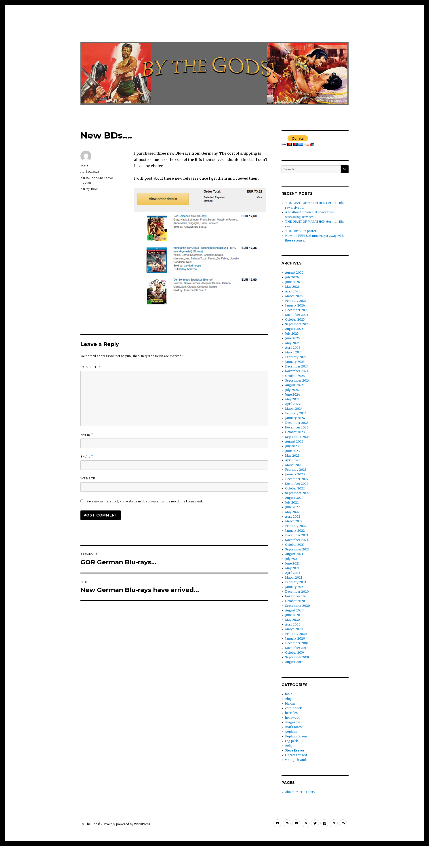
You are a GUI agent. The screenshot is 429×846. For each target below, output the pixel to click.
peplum (97, 178)
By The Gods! (90, 824)
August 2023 (294, 441)
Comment (90, 367)
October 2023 (295, 432)
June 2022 (292, 507)
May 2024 (292, 399)
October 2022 (295, 488)
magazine (292, 722)
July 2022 (292, 502)
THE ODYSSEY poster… (301, 231)
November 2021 (296, 540)
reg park (291, 741)
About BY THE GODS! (300, 792)
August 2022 (294, 498)
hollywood (292, 718)
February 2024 (296, 413)
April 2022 (292, 517)
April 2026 (292, 291)
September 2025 (297, 324)
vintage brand (295, 760)
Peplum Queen (296, 736)
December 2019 (296, 643)
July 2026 (292, 277)
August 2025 (294, 329)
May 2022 (292, 512)
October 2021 (294, 545)
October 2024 (295, 376)
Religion (291, 746)
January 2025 (295, 362)
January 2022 (295, 531)
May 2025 (292, 343)
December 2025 (296, 310)
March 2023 (294, 465)
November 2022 (296, 484)
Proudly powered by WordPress (127, 824)
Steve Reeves (294, 750)
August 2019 (294, 662)
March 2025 (293, 352)
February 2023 (296, 470)
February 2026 (296, 301)
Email (86, 456)
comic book (293, 708)
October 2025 (295, 319)
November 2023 (296, 427)
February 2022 (296, 526)
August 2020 (294, 610)
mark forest (294, 727)
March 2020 (294, 629)
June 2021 (292, 563)
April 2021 (292, 573)
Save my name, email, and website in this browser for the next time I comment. (144, 501)
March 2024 (294, 409)
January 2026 (295, 305)
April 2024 (293, 404)
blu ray (85, 189)
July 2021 (291, 559)
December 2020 (297, 592)
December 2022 (297, 479)
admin (85, 165)
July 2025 (292, 334)
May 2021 (292, 568)
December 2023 (297, 423)
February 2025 (295, 357)
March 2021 (293, 577)
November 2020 (297, 596)
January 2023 (295, 474)
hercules (291, 713)
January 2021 (294, 587)
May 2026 (292, 287)
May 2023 (292, 456)
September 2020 (297, 606)
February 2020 (296, 634)
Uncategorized (296, 755)
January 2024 (295, 418)
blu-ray (85, 178)
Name (86, 435)
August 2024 (294, 385)
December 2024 (297, 366)
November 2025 (296, 315)
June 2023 (292, 451)
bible (288, 694)
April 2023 (292, 460)
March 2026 (294, 296)
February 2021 (295, 582)
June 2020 (292, 615)
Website (87, 478)
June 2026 (292, 282)
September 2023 (297, 437)
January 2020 (295, 638)
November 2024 (297, 371)
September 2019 (297, 657)
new (94, 189)
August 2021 (294, 554)
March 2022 (294, 521)
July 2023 (292, 446)
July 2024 (292, 390)
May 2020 (292, 620)
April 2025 (292, 348)
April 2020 (293, 624)
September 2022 (297, 493)
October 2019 (294, 653)
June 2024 (292, 395)
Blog (288, 699)
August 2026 (294, 273)
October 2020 (295, 601)
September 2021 (297, 549)
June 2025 (292, 338)
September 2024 (297, 380)
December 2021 (296, 535)
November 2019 (296, 648)
